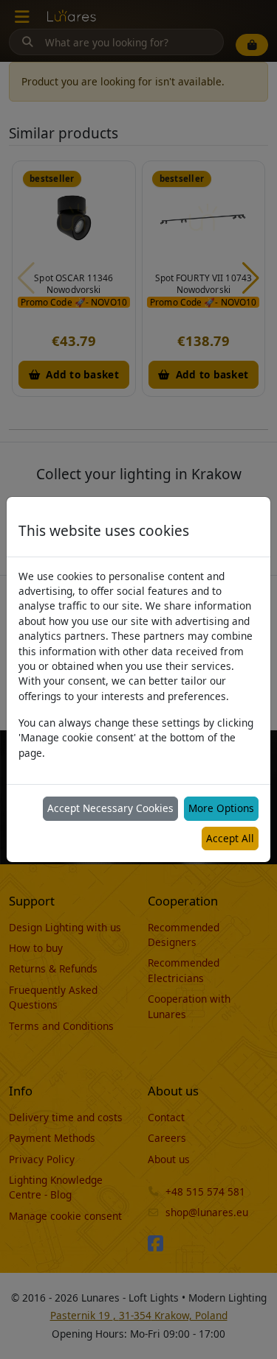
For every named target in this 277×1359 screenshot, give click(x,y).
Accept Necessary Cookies (110, 808)
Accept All (230, 838)
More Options (221, 808)
